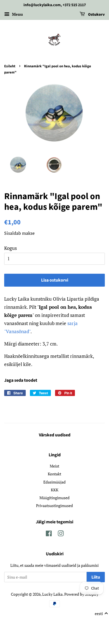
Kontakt (54, 473)
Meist (54, 466)
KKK (54, 489)
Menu (17, 14)
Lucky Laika (52, 594)
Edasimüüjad (54, 482)
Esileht (9, 66)
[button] (101, 613)
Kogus (10, 248)
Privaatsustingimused (54, 505)
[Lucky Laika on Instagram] (61, 534)
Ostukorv (96, 14)
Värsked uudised (54, 435)
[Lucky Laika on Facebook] (49, 534)
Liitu (95, 577)
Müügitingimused (54, 497)
